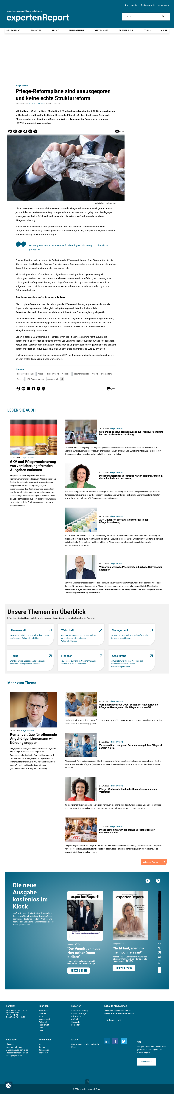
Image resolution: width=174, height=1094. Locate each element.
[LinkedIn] (107, 1041)
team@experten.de (20, 1050)
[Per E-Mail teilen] (10, 131)
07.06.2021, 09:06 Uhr (37, 104)
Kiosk (73, 1047)
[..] (62, 379)
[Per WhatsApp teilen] (20, 131)
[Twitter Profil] (124, 1041)
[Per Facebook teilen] (25, 131)
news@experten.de (14, 1056)
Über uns (9, 1044)
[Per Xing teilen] (30, 131)
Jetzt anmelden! (146, 1062)
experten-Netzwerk (14, 1047)
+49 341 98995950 (17, 1017)
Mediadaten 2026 (113, 1020)
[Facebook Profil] (115, 1041)
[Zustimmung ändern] (8, 1085)
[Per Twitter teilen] (35, 131)
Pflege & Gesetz (22, 85)
